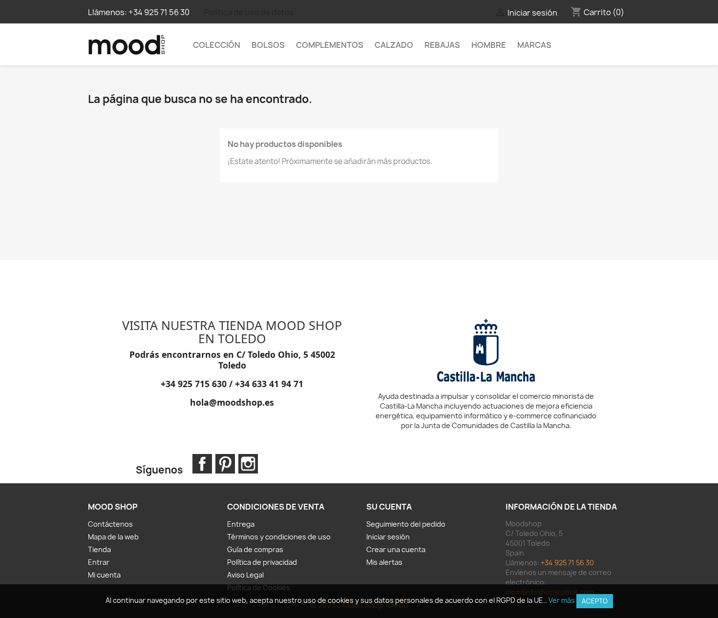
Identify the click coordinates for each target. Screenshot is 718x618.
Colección (216, 45)
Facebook (202, 464)
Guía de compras (255, 549)
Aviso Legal (245, 574)
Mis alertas (384, 562)
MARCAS (534, 45)
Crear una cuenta (395, 549)
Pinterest (225, 464)
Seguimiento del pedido (405, 524)
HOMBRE (488, 45)
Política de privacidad (262, 562)
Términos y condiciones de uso (279, 536)
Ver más (562, 600)
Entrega (240, 524)
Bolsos (268, 45)
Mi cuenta (104, 574)
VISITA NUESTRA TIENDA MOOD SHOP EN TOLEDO (232, 332)
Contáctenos (110, 524)
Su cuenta (389, 506)
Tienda (99, 549)
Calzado (394, 45)
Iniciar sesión (388, 536)
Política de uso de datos (249, 12)
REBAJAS (442, 45)
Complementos (329, 45)
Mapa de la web (113, 536)
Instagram (248, 464)
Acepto (595, 601)
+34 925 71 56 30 (159, 12)
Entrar (98, 562)
